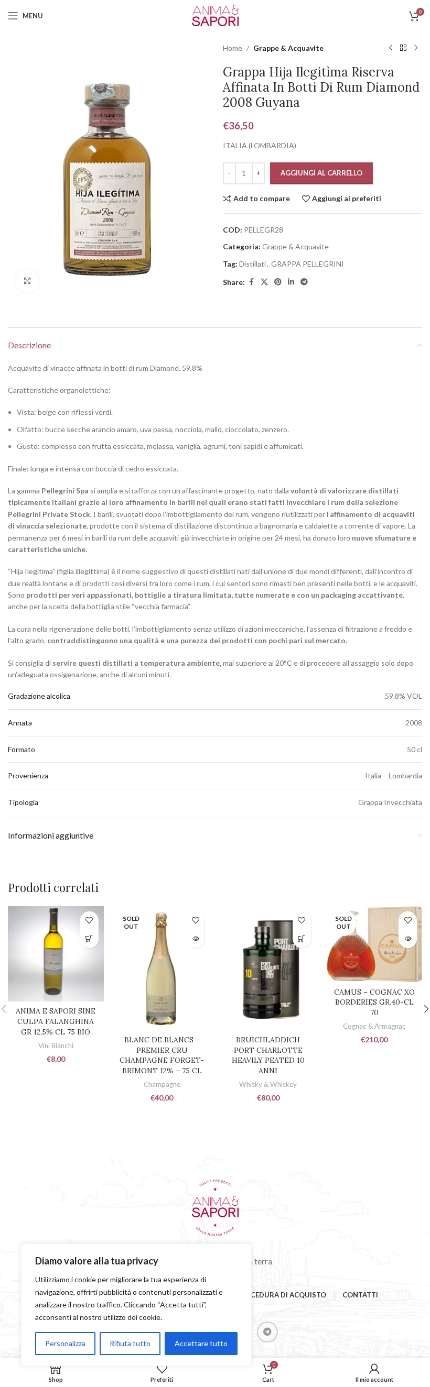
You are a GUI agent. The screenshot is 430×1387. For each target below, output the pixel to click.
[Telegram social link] (304, 282)
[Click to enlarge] (27, 281)
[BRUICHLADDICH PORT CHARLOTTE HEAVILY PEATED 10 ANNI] (268, 968)
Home (232, 47)
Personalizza (65, 1343)
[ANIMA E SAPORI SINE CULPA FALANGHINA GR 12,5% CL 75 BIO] (56, 954)
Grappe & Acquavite (288, 47)
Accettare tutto (201, 1343)
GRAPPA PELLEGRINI (307, 263)
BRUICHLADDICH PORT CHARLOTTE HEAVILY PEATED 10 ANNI (268, 1055)
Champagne (162, 1084)
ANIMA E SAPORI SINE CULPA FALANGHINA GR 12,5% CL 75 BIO (55, 1021)
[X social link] (264, 282)
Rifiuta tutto (130, 1343)
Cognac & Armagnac (374, 1026)
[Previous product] (390, 48)
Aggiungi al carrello (321, 173)
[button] (89, 939)
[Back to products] (403, 48)
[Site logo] (215, 14)
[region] (136, 1304)
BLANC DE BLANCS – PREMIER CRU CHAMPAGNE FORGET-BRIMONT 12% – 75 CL (162, 1055)
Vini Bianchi (55, 1045)
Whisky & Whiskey (268, 1084)
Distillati (252, 263)
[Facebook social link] (251, 282)
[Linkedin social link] (291, 282)
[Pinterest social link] (278, 282)
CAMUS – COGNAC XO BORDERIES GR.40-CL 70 (374, 1002)
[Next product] (416, 48)
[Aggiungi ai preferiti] (89, 920)
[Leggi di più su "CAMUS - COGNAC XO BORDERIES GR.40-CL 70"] (408, 939)
